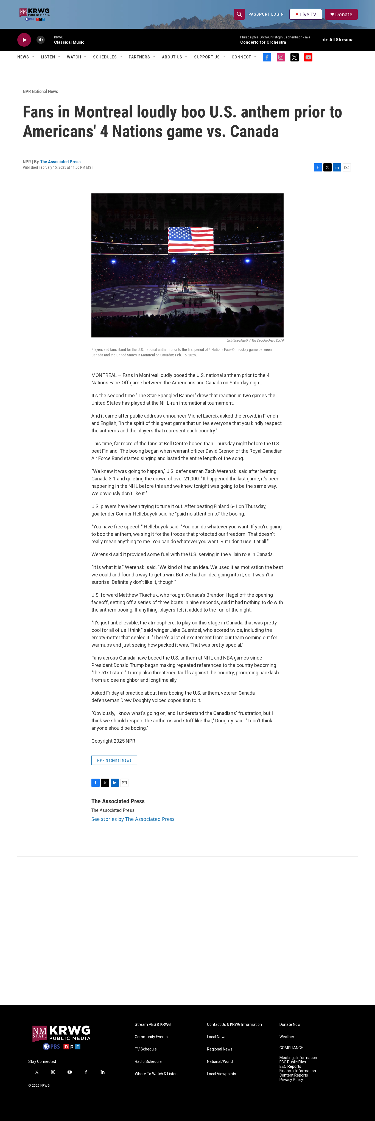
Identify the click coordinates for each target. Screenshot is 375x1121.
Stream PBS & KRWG (153, 1025)
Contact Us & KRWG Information (234, 1025)
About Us (172, 57)
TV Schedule (146, 1049)
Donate (343, 14)
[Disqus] (187, 930)
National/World (220, 1062)
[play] (24, 40)
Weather (286, 1037)
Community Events (151, 1037)
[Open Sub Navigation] (33, 57)
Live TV (308, 14)
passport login (266, 14)
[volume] (40, 40)
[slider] (49, 40)
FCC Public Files (292, 1062)
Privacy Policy (291, 1080)
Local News (216, 1037)
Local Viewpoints (221, 1074)
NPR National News (40, 91)
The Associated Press (60, 161)
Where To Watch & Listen (156, 1074)
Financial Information (297, 1071)
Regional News (220, 1049)
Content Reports (293, 1075)
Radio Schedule (148, 1062)
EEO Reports (290, 1066)
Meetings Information (298, 1058)
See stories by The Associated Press (133, 819)
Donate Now (290, 1025)
